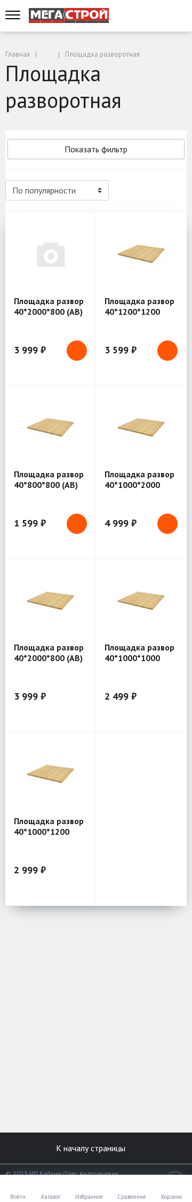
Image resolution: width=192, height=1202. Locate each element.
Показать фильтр (96, 149)
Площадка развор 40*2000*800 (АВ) (49, 306)
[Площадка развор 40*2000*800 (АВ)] (50, 253)
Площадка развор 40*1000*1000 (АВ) (139, 658)
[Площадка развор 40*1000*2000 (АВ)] (141, 427)
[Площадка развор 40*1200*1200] (141, 253)
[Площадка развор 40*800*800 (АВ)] (50, 427)
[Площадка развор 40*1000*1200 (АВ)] (50, 773)
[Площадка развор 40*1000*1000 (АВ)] (141, 600)
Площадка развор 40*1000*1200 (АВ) (49, 832)
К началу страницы (91, 1148)
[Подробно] (173, 190)
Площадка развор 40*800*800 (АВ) (49, 479)
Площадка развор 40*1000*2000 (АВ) (139, 485)
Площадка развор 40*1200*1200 (139, 306)
